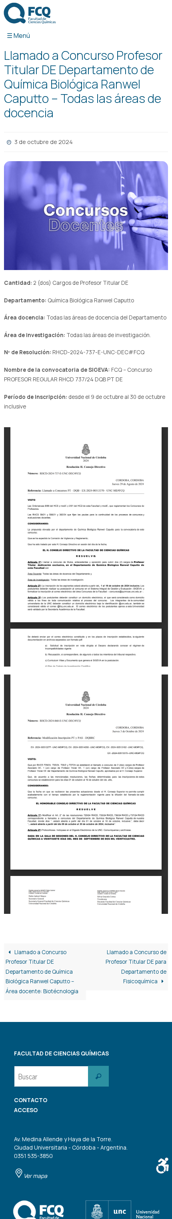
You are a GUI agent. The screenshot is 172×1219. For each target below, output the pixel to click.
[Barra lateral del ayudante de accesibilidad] (162, 1165)
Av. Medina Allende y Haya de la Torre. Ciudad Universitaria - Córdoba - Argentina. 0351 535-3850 (71, 1155)
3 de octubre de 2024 (43, 141)
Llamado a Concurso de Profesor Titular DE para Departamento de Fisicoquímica (136, 965)
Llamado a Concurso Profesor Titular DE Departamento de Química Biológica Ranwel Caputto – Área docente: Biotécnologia (42, 970)
